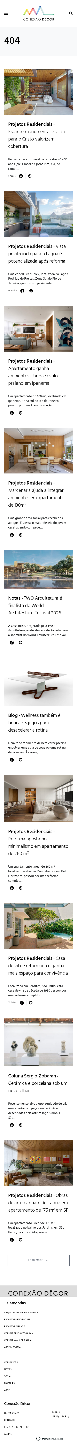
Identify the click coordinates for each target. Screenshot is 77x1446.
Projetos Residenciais (17, 1320)
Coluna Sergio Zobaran (18, 1333)
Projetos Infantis (14, 1327)
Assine (8, 1434)
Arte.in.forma (12, 1347)
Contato (9, 1420)
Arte (7, 1390)
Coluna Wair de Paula (18, 1340)
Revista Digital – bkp (16, 1427)
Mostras (9, 1383)
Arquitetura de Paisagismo (21, 1313)
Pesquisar (59, 1416)
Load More (35, 1260)
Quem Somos (11, 1413)
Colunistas (11, 1363)
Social (8, 1376)
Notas (7, 1369)
